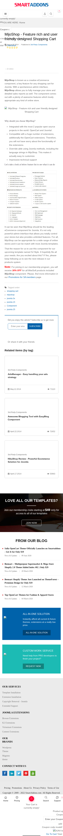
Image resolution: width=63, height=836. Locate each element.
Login (44, 13)
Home (5, 801)
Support (57, 801)
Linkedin (12, 773)
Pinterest (26, 773)
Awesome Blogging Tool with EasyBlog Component (28, 418)
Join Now (31, 523)
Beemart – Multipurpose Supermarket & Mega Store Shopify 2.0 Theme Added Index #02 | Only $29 (29, 566)
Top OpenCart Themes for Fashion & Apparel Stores (29, 595)
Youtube (33, 773)
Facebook (5, 773)
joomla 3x (11, 298)
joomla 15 (11, 302)
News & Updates (11, 556)
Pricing (17, 801)
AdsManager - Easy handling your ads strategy (28, 375)
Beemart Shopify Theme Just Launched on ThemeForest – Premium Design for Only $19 (32, 581)
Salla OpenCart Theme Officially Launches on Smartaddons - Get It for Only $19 (33, 550)
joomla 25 (11, 309)
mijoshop (11, 295)
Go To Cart (25, 798)
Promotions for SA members (22, 277)
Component (12, 306)
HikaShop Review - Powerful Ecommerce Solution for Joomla (29, 460)
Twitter (19, 773)
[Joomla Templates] (31, 4)
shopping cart (12, 291)
